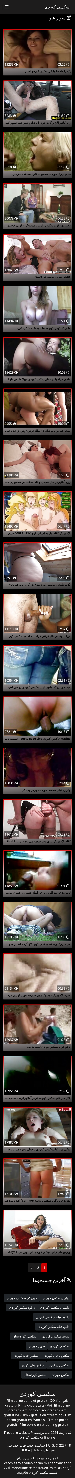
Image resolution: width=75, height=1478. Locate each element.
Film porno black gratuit (39, 1410)
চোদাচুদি (67, 1468)
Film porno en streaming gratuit (44, 1424)
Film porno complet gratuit (27, 1400)
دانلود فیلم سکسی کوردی (52, 1317)
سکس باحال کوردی (56, 1355)
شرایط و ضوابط (44, 1450)
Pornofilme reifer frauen (29, 1468)
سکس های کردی (32, 1365)
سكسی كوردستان (24, 1336)
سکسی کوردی (57, 7)
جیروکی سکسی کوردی (21, 1298)
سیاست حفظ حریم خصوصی (25, 1445)
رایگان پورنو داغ (27, 1458)
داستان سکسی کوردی (54, 1307)
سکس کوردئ (60, 1375)
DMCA (25, 1450)
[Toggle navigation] (6, 7)
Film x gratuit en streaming (42, 1415)
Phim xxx (55, 1468)
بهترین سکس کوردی (55, 1298)
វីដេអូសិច (22, 1472)
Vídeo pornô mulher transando (47, 1463)
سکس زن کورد (59, 1365)
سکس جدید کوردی (25, 1355)
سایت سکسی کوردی (55, 1336)
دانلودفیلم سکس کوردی (53, 1326)
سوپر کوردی (36, 1346)
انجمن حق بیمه (48, 1458)
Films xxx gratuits (31, 1405)
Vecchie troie (13, 1463)
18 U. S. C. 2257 (59, 1445)
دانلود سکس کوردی (22, 1307)
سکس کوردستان (35, 1375)
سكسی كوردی (59, 1346)
